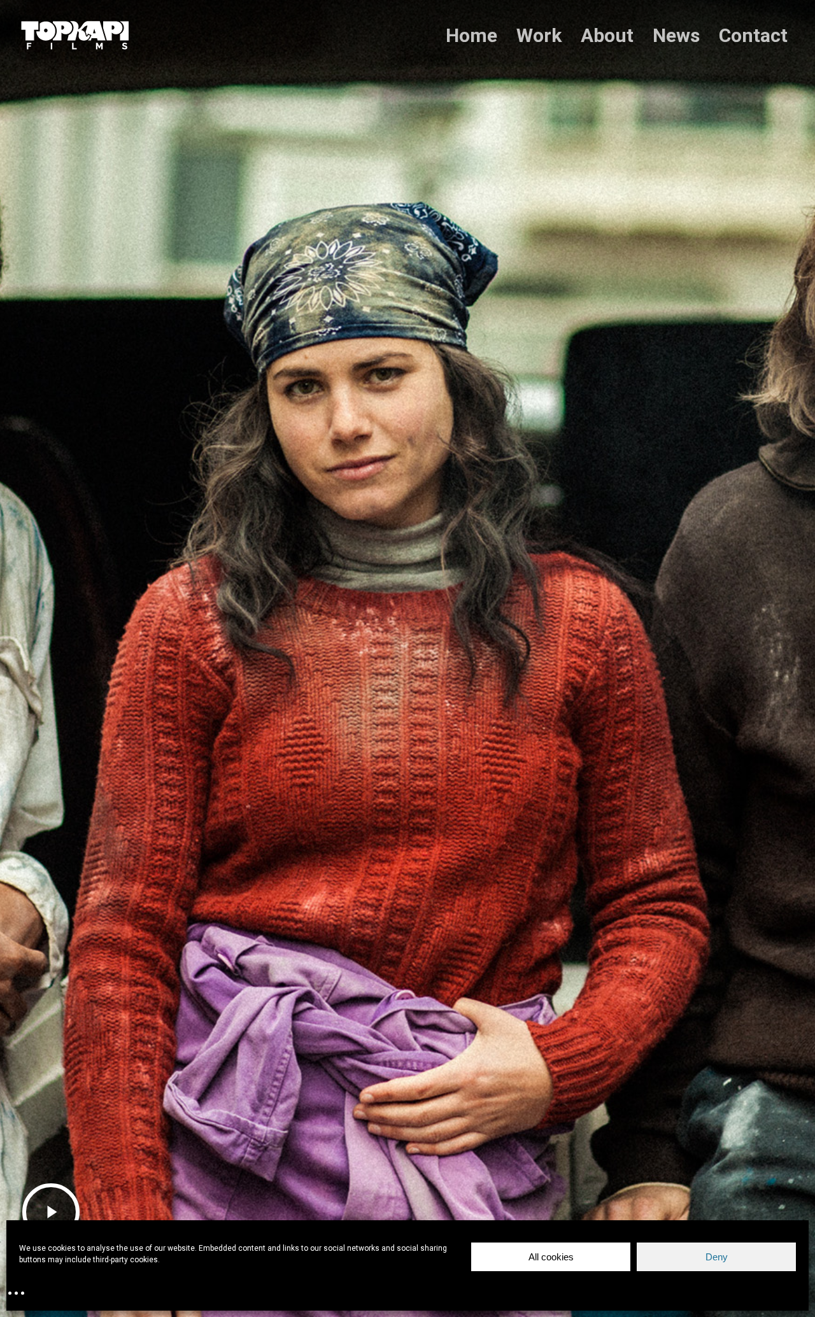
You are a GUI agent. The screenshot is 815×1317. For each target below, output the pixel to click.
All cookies (551, 1256)
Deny (716, 1256)
